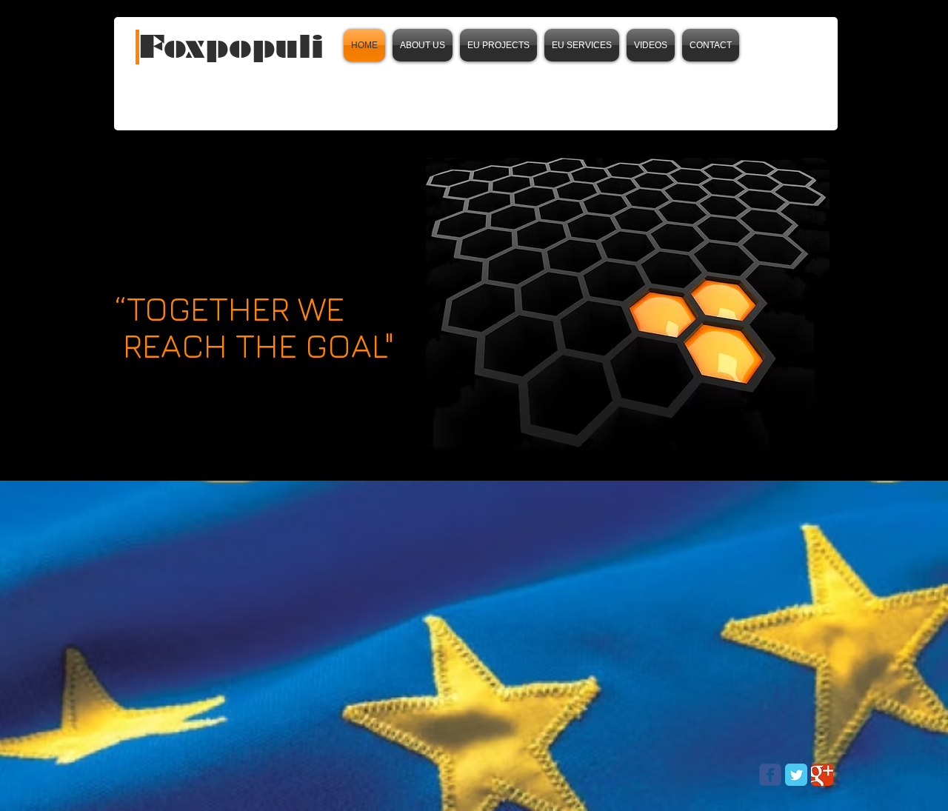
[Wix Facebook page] (770, 775)
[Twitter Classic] (796, 775)
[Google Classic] (822, 775)
